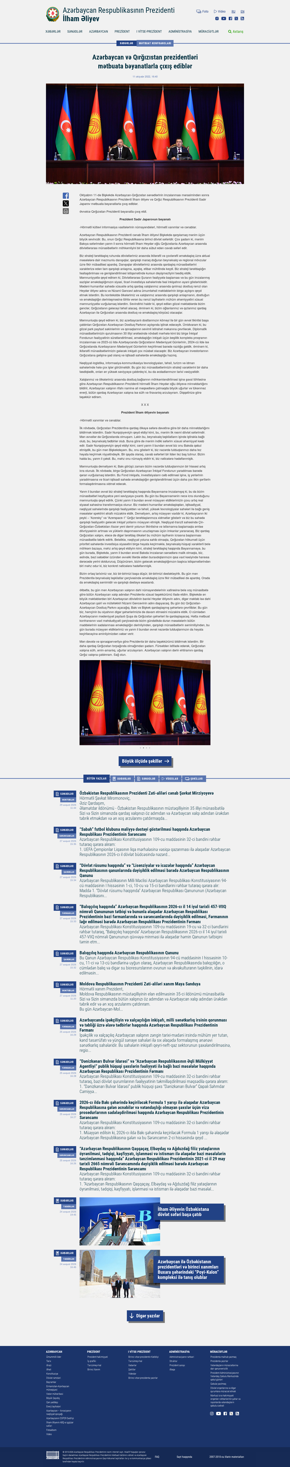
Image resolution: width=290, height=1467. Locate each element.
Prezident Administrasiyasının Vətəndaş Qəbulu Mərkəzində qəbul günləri (224, 1376)
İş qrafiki (91, 1361)
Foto (205, 11)
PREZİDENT (122, 31)
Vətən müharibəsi (54, 1393)
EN (242, 11)
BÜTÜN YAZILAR (96, 778)
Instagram (217, 18)
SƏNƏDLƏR (74, 31)
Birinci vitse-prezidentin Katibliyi (143, 1356)
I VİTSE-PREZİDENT (149, 31)
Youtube (223, 18)
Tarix (48, 1361)
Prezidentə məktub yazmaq (223, 1356)
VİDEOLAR (172, 778)
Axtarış (238, 31)
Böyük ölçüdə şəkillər (142, 761)
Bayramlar (51, 1382)
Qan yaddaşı (52, 1402)
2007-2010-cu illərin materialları (226, 1456)
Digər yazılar (148, 1316)
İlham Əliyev (81, 18)
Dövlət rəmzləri (53, 1377)
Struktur (173, 1361)
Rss (242, 18)
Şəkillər (132, 1369)
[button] (82, 702)
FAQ (157, 1456)
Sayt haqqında (184, 1456)
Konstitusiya (52, 1373)
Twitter (236, 18)
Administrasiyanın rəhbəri (182, 1356)
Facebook (230, 18)
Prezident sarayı (177, 1365)
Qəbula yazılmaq (218, 1383)
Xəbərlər (132, 1365)
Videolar (132, 1373)
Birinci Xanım (93, 1369)
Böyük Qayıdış (53, 1398)
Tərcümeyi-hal (94, 1365)
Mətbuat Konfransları (155, 43)
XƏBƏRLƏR (53, 31)
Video (222, 11)
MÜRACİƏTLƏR (209, 31)
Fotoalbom (51, 1430)
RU (233, 11)
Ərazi (48, 1365)
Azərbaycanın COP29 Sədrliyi (60, 1418)
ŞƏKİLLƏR (196, 778)
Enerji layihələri (53, 1406)
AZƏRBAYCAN (98, 31)
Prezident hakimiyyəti (97, 1356)
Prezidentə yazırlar (219, 1361)
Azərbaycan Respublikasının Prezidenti (119, 10)
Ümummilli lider (53, 1356)
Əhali (48, 1369)
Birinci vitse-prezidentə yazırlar (143, 1377)
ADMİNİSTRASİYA (180, 31)
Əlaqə (172, 1369)
